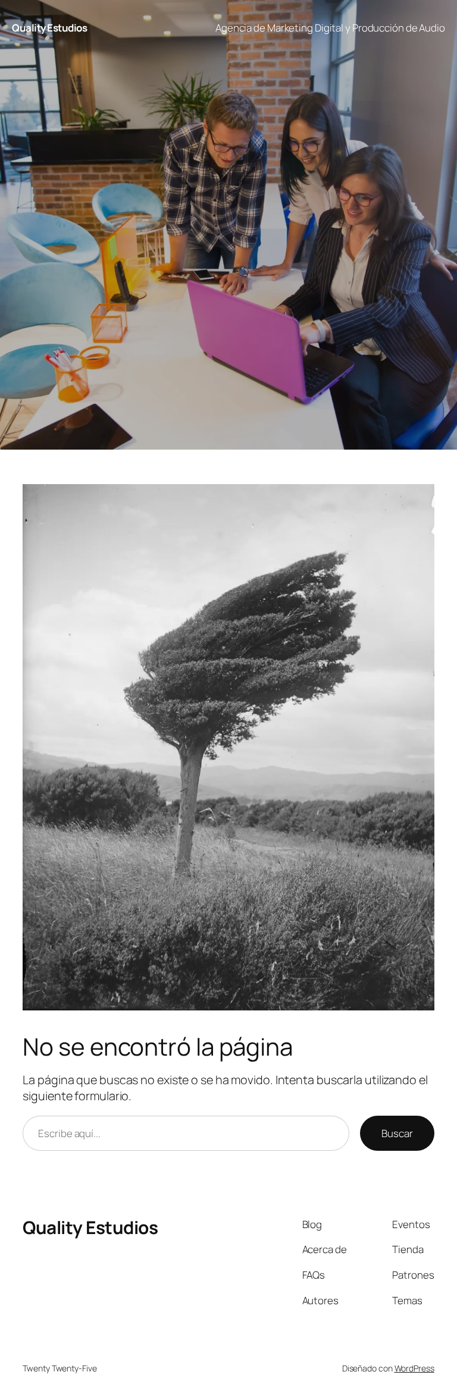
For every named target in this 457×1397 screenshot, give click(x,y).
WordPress (414, 1368)
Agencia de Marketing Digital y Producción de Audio (330, 27)
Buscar (396, 1133)
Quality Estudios (49, 27)
